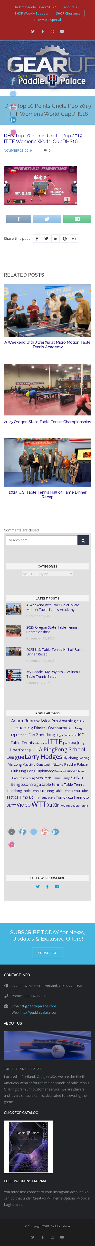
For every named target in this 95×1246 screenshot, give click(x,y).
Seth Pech (43, 778)
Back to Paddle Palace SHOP (35, 7)
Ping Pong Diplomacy (36, 770)
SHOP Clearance (68, 13)
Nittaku (58, 764)
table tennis (52, 784)
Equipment (19, 734)
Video (24, 804)
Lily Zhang (70, 757)
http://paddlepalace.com (39, 1012)
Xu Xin (53, 805)
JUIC (32, 750)
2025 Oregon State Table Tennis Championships (47, 422)
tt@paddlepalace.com (39, 1006)
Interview (41, 743)
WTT (38, 804)
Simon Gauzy (61, 778)
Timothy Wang (45, 797)
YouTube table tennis (74, 805)
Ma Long (15, 764)
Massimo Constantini (37, 764)
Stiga (36, 784)
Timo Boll (27, 797)
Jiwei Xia (69, 742)
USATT (11, 805)
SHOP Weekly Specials (31, 13)
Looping (84, 758)
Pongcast (60, 771)
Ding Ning (75, 728)
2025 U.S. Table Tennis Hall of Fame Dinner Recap (47, 494)
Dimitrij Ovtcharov (50, 728)
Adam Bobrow (25, 721)
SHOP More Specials (47, 19)
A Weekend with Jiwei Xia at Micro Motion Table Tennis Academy (47, 344)
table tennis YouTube (71, 790)
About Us (70, 7)
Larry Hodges (43, 756)
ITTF (55, 741)
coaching (23, 727)
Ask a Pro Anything (58, 721)
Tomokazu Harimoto (72, 797)
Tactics (12, 797)
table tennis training (38, 790)
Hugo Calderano (66, 735)
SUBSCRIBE (47, 952)
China (80, 721)
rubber (72, 771)
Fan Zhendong (41, 734)
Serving (30, 778)
